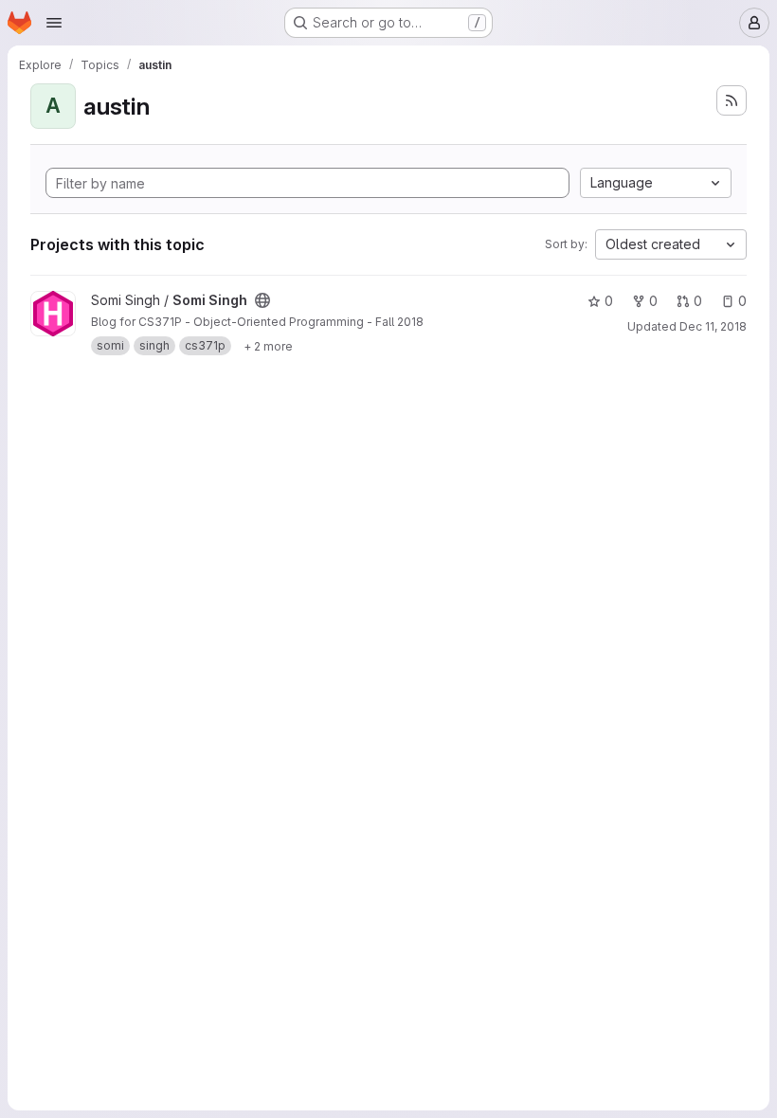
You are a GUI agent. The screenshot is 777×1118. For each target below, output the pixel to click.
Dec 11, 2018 (713, 326)
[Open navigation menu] (54, 23)
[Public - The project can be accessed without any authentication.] (262, 300)
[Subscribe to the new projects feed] (731, 100)
